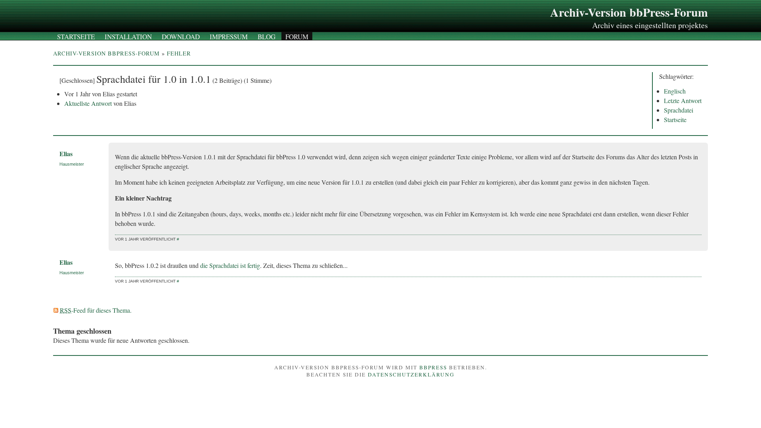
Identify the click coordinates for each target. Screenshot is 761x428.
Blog (266, 36)
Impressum (229, 36)
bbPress (433, 367)
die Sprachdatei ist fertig (230, 265)
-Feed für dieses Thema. (96, 310)
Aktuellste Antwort (88, 103)
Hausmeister (71, 164)
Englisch (675, 91)
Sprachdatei (678, 110)
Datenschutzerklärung (411, 374)
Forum (296, 36)
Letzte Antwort (683, 100)
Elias (66, 153)
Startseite (76, 36)
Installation (128, 36)
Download (181, 36)
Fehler (179, 53)
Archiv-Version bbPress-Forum (629, 12)
